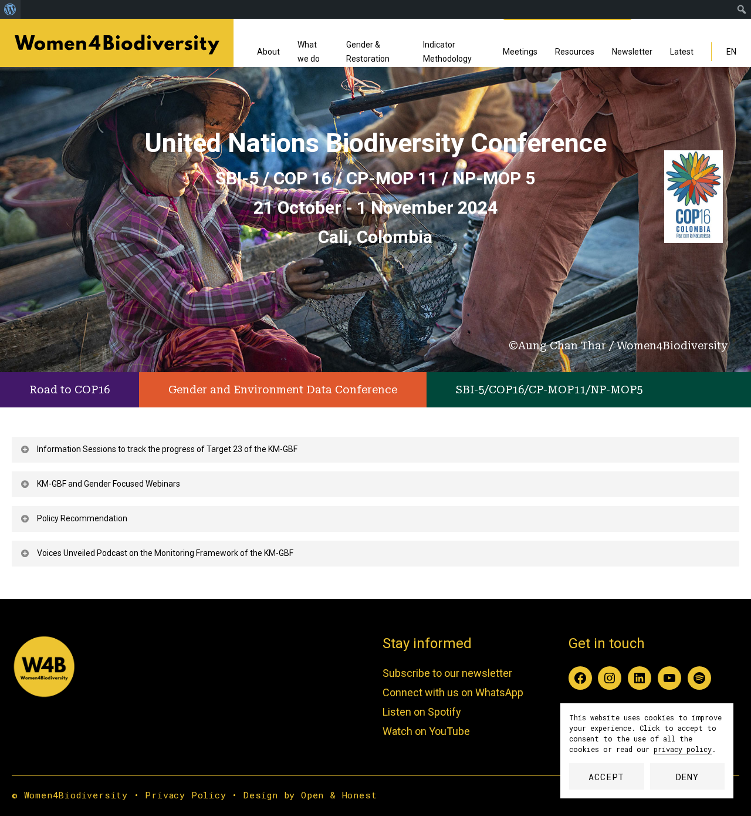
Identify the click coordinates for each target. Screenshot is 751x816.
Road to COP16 (69, 389)
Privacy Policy (185, 795)
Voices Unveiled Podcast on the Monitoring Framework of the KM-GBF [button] (165, 553)
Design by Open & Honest (310, 795)
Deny (687, 777)
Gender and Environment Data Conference (282, 389)
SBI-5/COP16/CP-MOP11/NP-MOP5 (549, 389)
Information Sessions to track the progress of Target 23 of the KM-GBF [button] (167, 449)
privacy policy (683, 749)
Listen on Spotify (422, 712)
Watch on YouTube (426, 731)
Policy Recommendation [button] (82, 518)
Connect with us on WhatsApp (453, 692)
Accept (606, 777)
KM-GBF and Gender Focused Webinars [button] (108, 483)
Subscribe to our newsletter (447, 673)
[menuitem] (10, 9)
